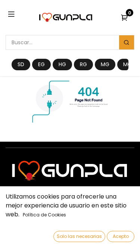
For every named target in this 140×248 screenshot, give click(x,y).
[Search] (126, 42)
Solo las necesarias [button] (79, 236)
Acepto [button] (121, 236)
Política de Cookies (44, 215)
